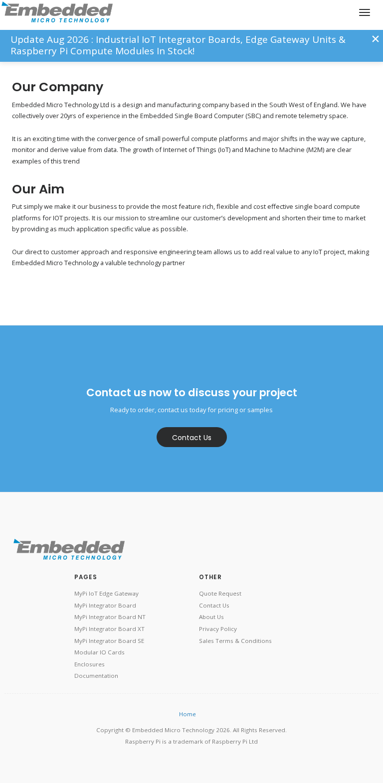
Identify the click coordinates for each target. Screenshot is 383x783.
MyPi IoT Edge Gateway (106, 593)
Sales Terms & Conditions (235, 640)
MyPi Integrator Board (105, 605)
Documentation (96, 675)
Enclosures (89, 664)
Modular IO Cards (99, 652)
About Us (211, 617)
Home (187, 714)
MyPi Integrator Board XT (109, 628)
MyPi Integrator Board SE (109, 640)
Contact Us (191, 438)
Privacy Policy (218, 628)
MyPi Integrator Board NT (110, 617)
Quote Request (220, 593)
